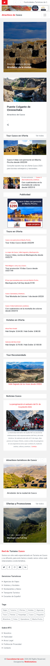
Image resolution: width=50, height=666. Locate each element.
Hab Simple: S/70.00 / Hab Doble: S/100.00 (23, 345)
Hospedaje (22, 615)
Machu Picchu (37, 619)
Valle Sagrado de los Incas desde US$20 (25, 384)
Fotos (15, 619)
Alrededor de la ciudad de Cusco (22, 493)
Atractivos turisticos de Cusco (19, 64)
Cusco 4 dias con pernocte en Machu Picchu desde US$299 (24, 161)
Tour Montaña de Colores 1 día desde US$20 (24, 296)
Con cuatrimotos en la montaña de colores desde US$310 (23, 310)
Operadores (24, 619)
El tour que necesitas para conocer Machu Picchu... (22, 280)
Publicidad (8, 637)
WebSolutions (30, 662)
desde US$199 (21, 535)
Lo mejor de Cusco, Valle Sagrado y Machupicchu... (22, 252)
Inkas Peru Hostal (11, 328)
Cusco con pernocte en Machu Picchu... (18, 240)
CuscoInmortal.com (15, 659)
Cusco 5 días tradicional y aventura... (17, 306)
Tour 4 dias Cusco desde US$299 (19, 243)
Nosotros (7, 633)
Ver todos (40, 504)
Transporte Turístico (12, 593)
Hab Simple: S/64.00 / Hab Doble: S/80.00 (22, 331)
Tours (5, 615)
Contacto (7, 648)
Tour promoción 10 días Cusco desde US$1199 (21, 269)
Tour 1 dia (10, 535)
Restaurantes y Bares (12, 589)
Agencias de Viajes (11, 581)
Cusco (31, 615)
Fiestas (12, 615)
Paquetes (40, 615)
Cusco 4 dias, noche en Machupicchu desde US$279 (24, 256)
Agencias (40, 610)
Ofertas (22, 610)
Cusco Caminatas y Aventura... (15, 294)
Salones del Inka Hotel (12, 342)
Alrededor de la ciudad (19, 67)
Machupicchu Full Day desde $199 (20, 283)
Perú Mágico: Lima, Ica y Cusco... (16, 266)
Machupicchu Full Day (17, 538)
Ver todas (40, 136)
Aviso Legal (8, 640)
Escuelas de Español (12, 596)
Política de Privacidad (12, 644)
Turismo (13, 610)
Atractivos (6, 619)
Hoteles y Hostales (11, 585)
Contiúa (34, 446)
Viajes (5, 610)
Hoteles (31, 610)
